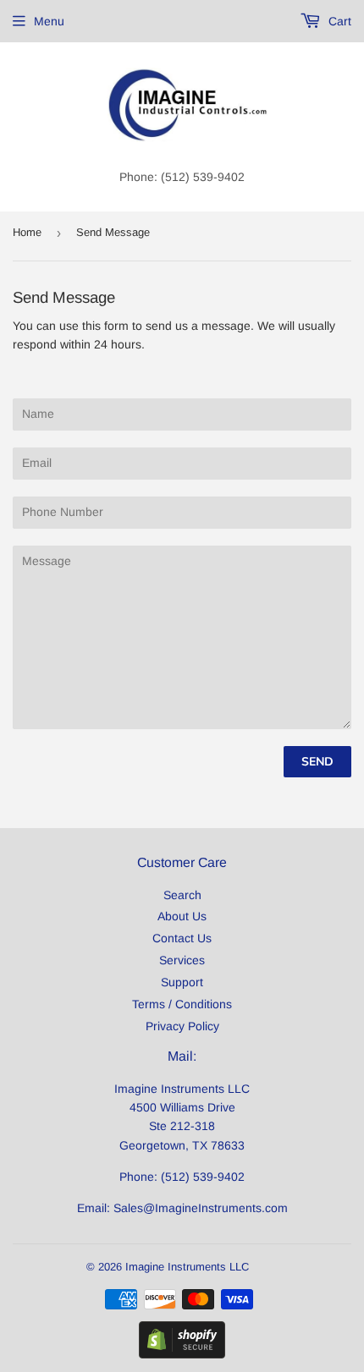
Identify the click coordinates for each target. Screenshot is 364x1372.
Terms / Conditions (182, 1004)
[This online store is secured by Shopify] (182, 1354)
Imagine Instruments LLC (187, 1266)
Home (27, 232)
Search (182, 895)
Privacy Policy (182, 1026)
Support (182, 982)
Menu (49, 21)
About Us (182, 916)
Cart (338, 21)
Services (182, 960)
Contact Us (182, 938)
